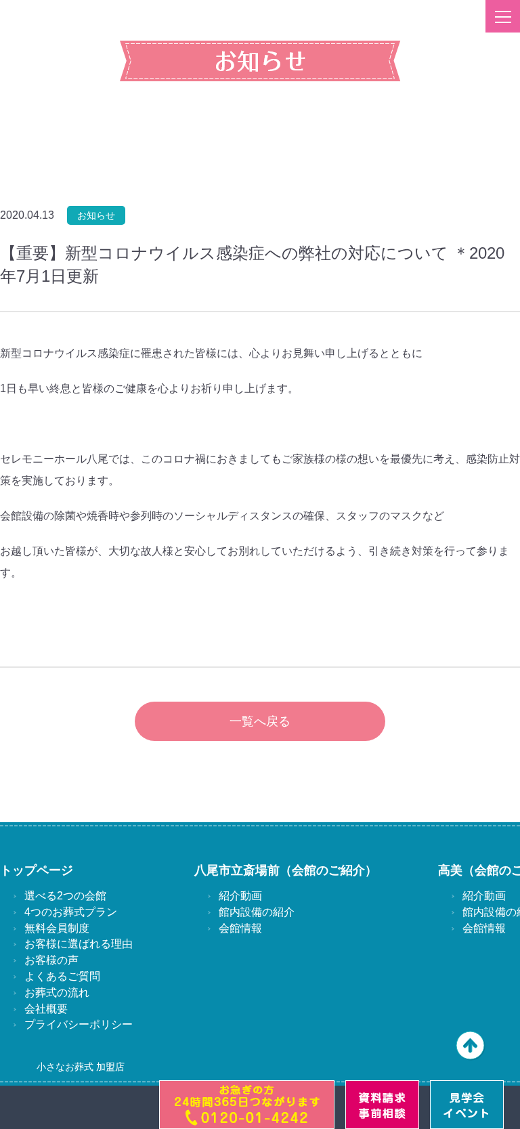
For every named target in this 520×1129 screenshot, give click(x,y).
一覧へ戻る (260, 721)
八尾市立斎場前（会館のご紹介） (285, 870)
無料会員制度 (56, 928)
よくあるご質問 (62, 976)
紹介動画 (240, 895)
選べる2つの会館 (65, 895)
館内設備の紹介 (257, 912)
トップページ (36, 870)
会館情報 (240, 928)
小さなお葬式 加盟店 (81, 1066)
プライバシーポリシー (78, 1024)
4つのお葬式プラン (70, 912)
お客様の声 (51, 960)
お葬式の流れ (56, 992)
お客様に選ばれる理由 (78, 944)
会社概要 (46, 1009)
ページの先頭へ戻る (471, 1046)
